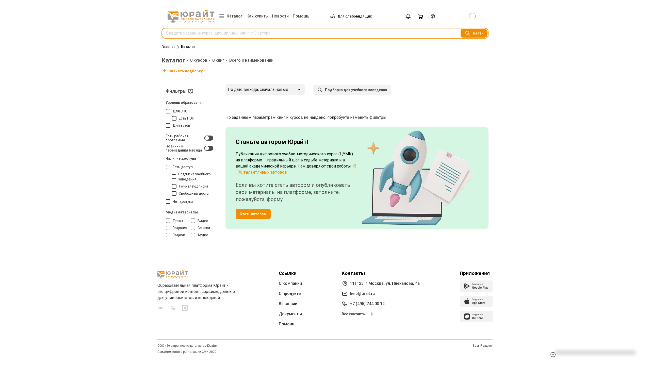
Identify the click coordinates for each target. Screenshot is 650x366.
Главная (168, 47)
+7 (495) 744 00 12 (367, 303)
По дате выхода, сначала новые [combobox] (258, 89)
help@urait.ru (362, 293)
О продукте (290, 293)
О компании (290, 283)
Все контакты (354, 314)
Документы (290, 313)
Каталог (234, 16)
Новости (280, 16)
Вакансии (288, 303)
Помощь (301, 16)
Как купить (257, 16)
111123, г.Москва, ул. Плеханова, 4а (385, 283)
